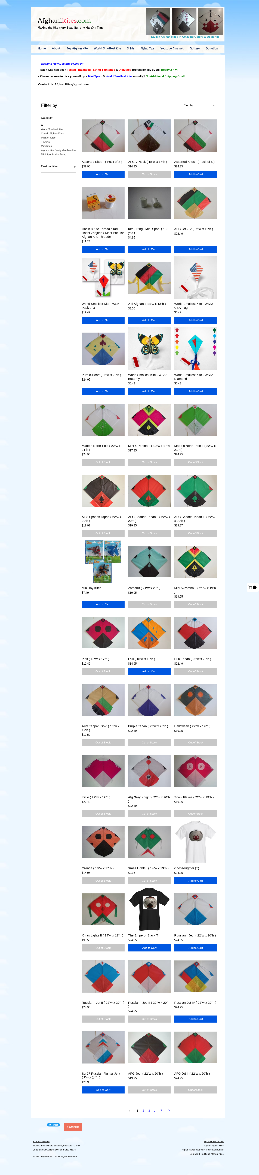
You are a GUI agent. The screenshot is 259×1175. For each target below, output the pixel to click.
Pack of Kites (48, 137)
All (42, 124)
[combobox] (199, 105)
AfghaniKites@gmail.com (72, 84)
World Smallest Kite (52, 129)
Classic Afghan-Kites (52, 133)
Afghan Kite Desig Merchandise (58, 150)
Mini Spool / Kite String (53, 154)
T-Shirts (45, 141)
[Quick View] (103, 135)
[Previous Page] (130, 1110)
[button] (158, 21)
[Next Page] (169, 1110)
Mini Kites (46, 145)
